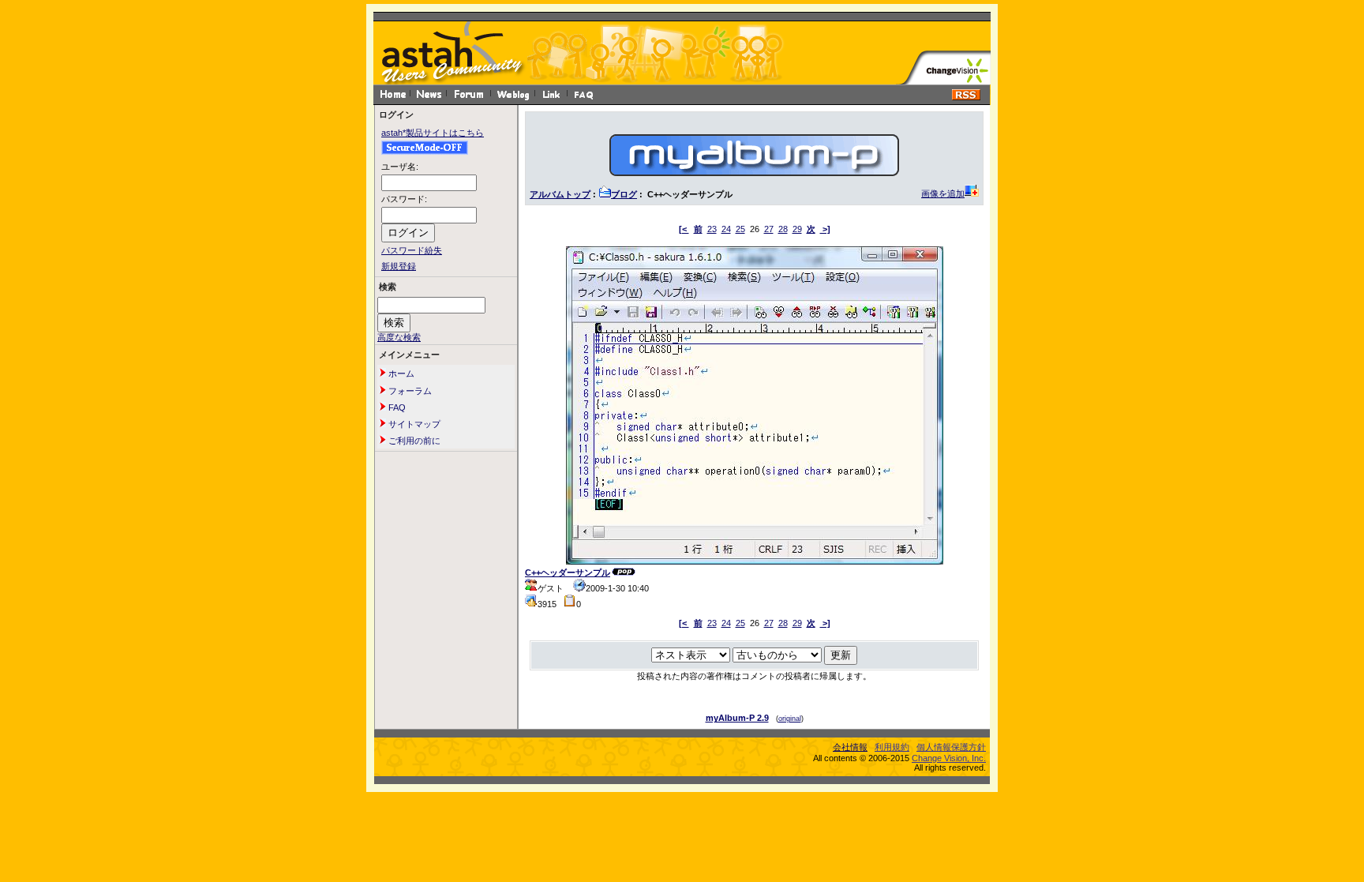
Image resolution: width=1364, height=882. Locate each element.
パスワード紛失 (411, 250)
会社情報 (850, 747)
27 (769, 229)
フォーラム (409, 391)
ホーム (400, 373)
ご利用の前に (413, 440)
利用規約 (892, 747)
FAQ (396, 407)
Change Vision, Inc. (949, 758)
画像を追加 (943, 193)
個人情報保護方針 (951, 747)
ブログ (624, 194)
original (789, 718)
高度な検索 (399, 337)
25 (740, 229)
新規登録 (398, 266)
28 (783, 229)
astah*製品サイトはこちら (432, 132)
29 (797, 229)
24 (726, 229)
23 (712, 229)
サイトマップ (413, 424)
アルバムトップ (560, 194)
